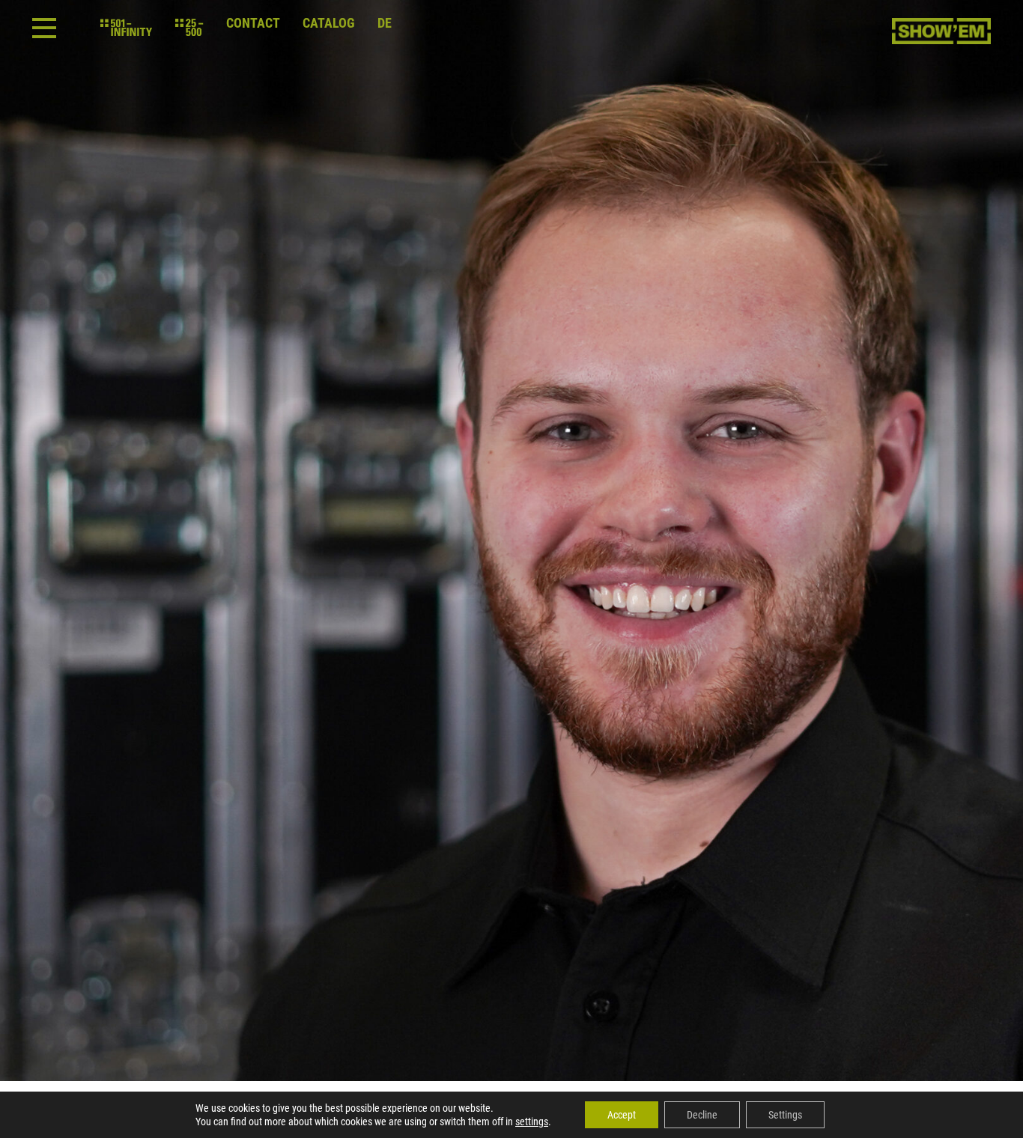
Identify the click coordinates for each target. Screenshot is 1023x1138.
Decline (702, 1115)
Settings (785, 1115)
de (384, 23)
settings (531, 1122)
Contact (253, 23)
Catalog (329, 23)
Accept (621, 1115)
